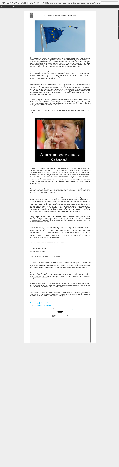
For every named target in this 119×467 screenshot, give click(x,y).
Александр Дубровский (72, 309)
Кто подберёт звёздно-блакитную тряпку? (60, 15)
